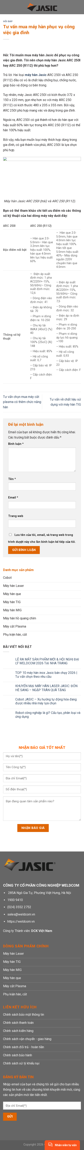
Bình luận (16, 444)
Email (13, 497)
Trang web (15, 516)
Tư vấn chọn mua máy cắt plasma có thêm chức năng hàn (22, 402)
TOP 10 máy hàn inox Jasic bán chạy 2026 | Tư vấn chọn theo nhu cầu (46, 675)
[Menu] (5, 7)
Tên (12, 479)
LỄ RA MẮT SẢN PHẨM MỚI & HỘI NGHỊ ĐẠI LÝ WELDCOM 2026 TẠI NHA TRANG (47, 661)
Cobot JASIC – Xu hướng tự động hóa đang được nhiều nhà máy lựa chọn (46, 701)
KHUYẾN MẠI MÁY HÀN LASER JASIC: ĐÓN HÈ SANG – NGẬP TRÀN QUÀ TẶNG (46, 688)
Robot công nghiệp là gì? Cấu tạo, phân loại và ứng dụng (47, 715)
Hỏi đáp (8, 21)
